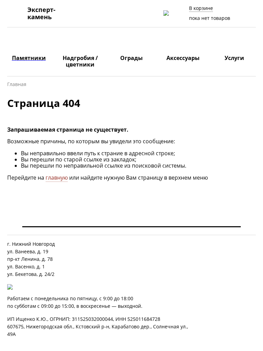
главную (57, 177)
